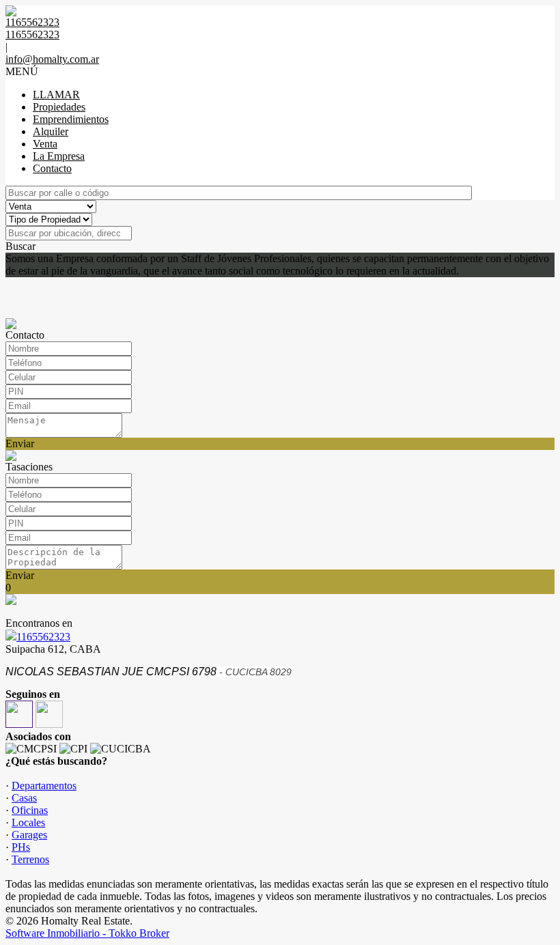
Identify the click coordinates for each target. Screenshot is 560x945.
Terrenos (30, 859)
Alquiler (50, 131)
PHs (21, 847)
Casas (24, 798)
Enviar (19, 443)
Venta (45, 144)
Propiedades (59, 107)
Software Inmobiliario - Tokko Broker (87, 933)
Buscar (20, 246)
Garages (29, 835)
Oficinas (30, 810)
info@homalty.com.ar (52, 59)
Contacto (52, 168)
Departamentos (44, 785)
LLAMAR (56, 94)
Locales (28, 822)
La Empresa (59, 156)
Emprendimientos (71, 119)
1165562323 (43, 637)
